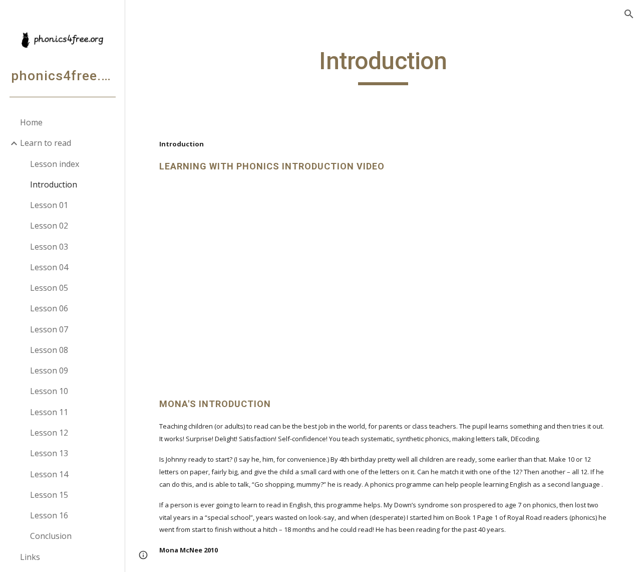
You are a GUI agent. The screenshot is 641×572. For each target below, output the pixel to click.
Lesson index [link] (54, 163)
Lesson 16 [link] (49, 515)
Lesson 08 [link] (49, 349)
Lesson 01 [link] (49, 205)
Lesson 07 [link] (49, 329)
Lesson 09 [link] (49, 370)
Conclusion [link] (51, 535)
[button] (629, 14)
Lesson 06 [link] (49, 308)
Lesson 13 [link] (49, 453)
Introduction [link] (53, 184)
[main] (383, 65)
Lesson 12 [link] (49, 432)
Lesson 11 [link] (49, 412)
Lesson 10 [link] (49, 391)
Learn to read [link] (45, 142)
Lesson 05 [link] (49, 287)
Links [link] (30, 556)
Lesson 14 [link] (49, 474)
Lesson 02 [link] (49, 225)
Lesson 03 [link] (49, 246)
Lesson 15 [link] (49, 494)
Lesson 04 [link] (49, 267)
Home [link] (31, 122)
